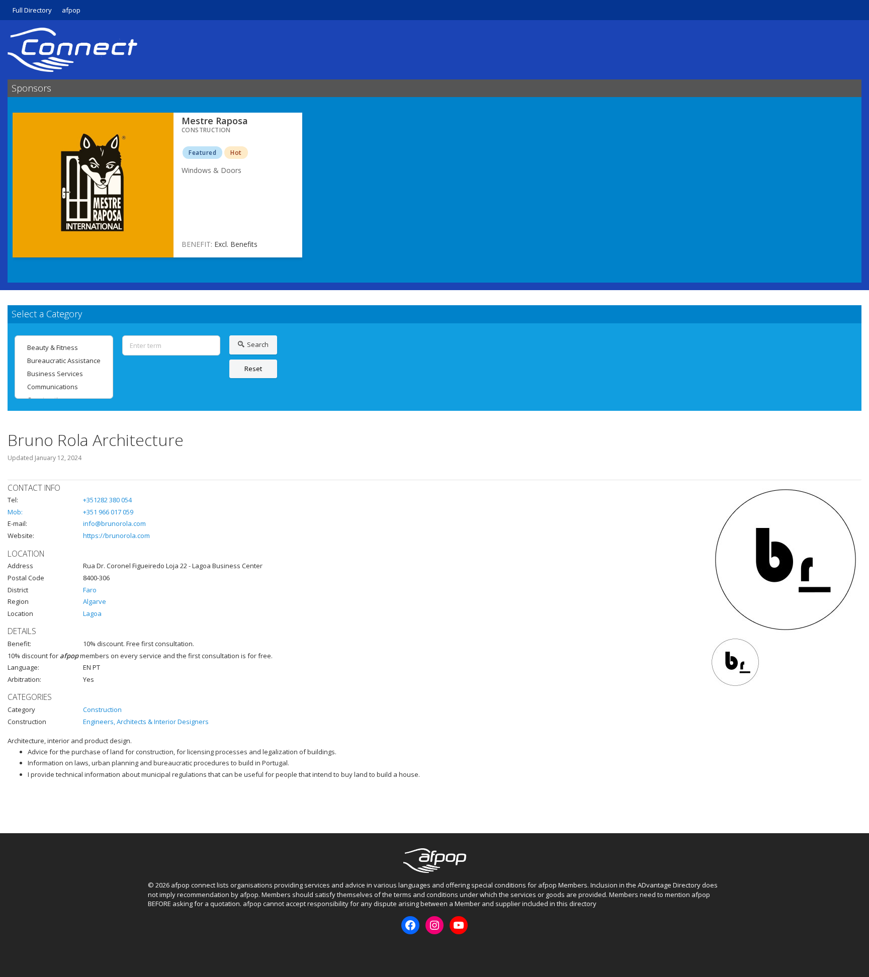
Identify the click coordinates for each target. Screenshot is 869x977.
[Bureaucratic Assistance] (64, 360)
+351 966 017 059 (108, 511)
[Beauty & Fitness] (64, 347)
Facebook (155, 951)
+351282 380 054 (107, 499)
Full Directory (32, 10)
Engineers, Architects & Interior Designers (146, 721)
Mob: (15, 511)
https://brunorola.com (116, 535)
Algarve (94, 601)
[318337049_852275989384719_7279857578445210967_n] (735, 662)
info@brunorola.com (114, 523)
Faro (90, 589)
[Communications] (64, 386)
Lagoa (92, 613)
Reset (253, 368)
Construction (102, 709)
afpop (71, 10)
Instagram (171, 951)
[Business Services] (64, 373)
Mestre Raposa (215, 121)
